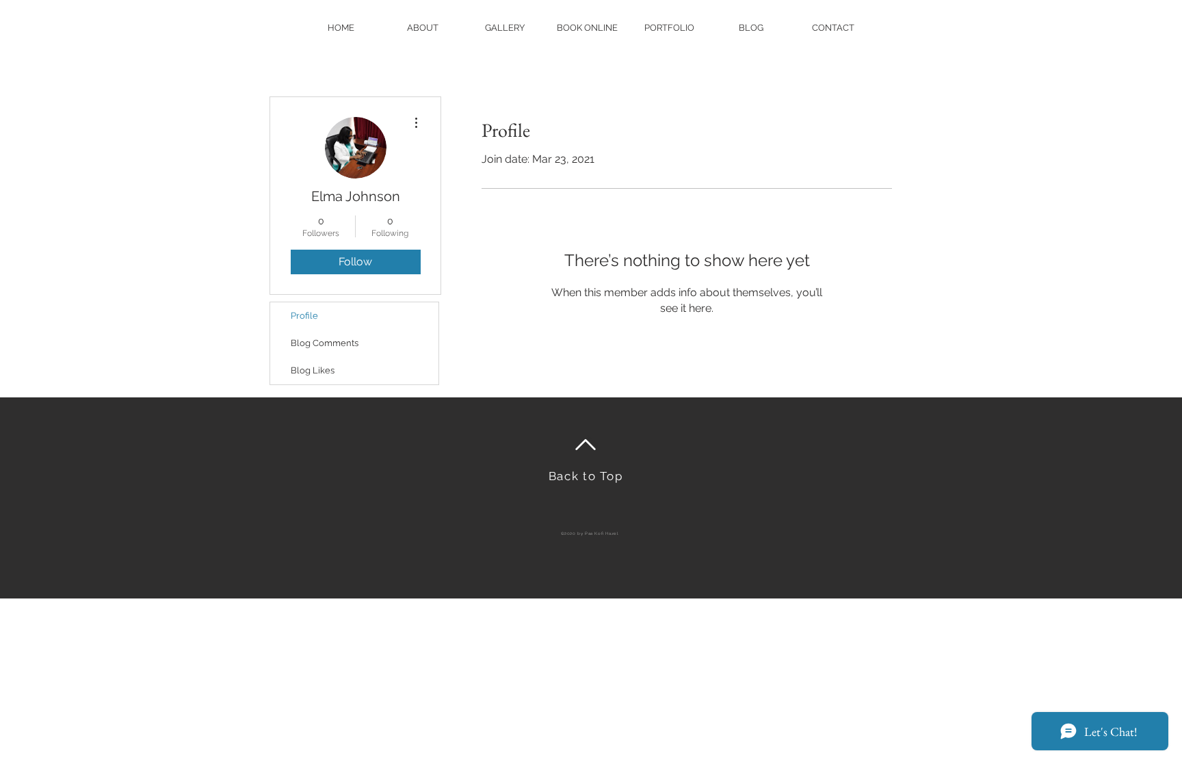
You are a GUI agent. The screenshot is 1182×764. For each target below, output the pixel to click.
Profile (304, 316)
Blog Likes (312, 370)
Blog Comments (324, 343)
